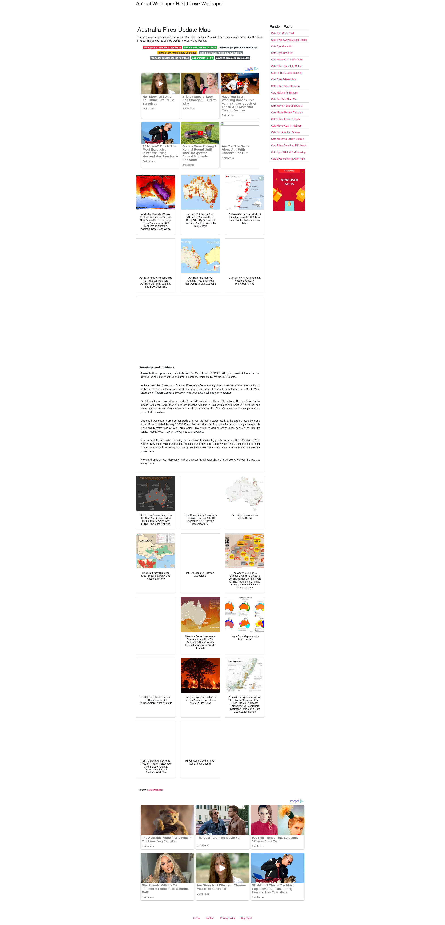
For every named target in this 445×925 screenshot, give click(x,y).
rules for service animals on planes (177, 52)
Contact (210, 918)
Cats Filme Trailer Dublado (286, 119)
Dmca (196, 918)
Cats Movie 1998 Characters (287, 105)
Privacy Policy (227, 918)
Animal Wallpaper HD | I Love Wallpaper (179, 3)
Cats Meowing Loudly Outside (287, 138)
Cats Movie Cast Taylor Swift (287, 59)
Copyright (246, 918)
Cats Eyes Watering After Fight (288, 158)
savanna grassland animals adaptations (221, 52)
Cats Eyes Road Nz (282, 53)
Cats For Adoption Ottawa (285, 132)
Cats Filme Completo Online (286, 66)
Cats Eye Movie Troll (282, 33)
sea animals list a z (202, 57)
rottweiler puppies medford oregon (238, 47)
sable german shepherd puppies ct (162, 47)
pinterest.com (155, 789)
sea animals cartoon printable (200, 47)
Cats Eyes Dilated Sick (283, 79)
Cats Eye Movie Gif (281, 46)
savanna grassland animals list (233, 57)
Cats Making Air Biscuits (284, 92)
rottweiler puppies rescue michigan (170, 57)
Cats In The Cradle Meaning (286, 72)
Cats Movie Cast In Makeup (286, 125)
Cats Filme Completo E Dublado (288, 145)
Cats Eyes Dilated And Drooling (288, 152)
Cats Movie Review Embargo (287, 112)
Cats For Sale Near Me (284, 99)
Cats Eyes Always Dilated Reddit (289, 39)
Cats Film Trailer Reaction (285, 86)
